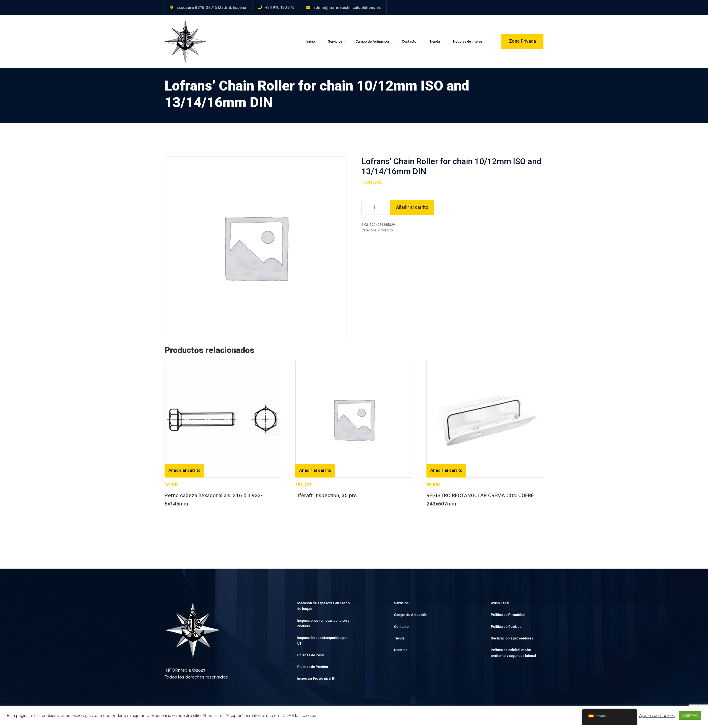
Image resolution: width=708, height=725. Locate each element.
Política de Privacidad (508, 615)
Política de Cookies (506, 627)
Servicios (335, 41)
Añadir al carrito (412, 207)
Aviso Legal (500, 603)
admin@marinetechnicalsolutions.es (347, 7)
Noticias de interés (468, 41)
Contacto (409, 41)
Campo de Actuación (372, 41)
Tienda (435, 41)
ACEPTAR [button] (690, 715)
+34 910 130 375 (279, 7)
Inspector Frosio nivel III (316, 678)
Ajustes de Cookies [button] (657, 715)
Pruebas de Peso (310, 655)
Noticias (400, 650)
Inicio (310, 41)
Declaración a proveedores (512, 638)
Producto (385, 230)
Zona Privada (522, 41)
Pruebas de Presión (312, 667)
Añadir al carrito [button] (184, 470)
